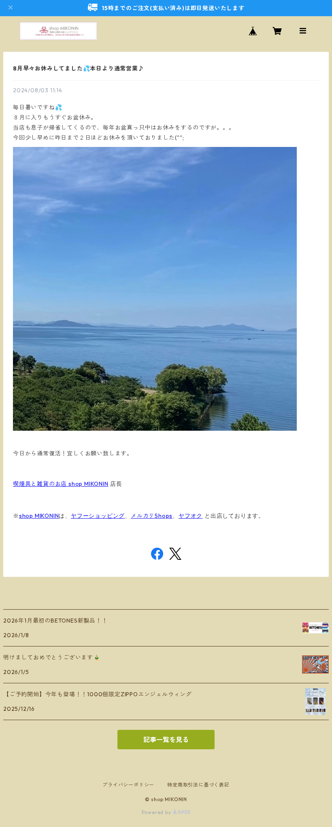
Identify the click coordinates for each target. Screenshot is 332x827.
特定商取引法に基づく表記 (198, 785)
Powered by (157, 812)
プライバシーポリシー (128, 785)
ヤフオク (190, 515)
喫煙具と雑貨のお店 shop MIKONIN (61, 483)
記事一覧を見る (166, 740)
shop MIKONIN (39, 515)
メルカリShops (151, 515)
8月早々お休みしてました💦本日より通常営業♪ (78, 68)
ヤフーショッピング (98, 515)
